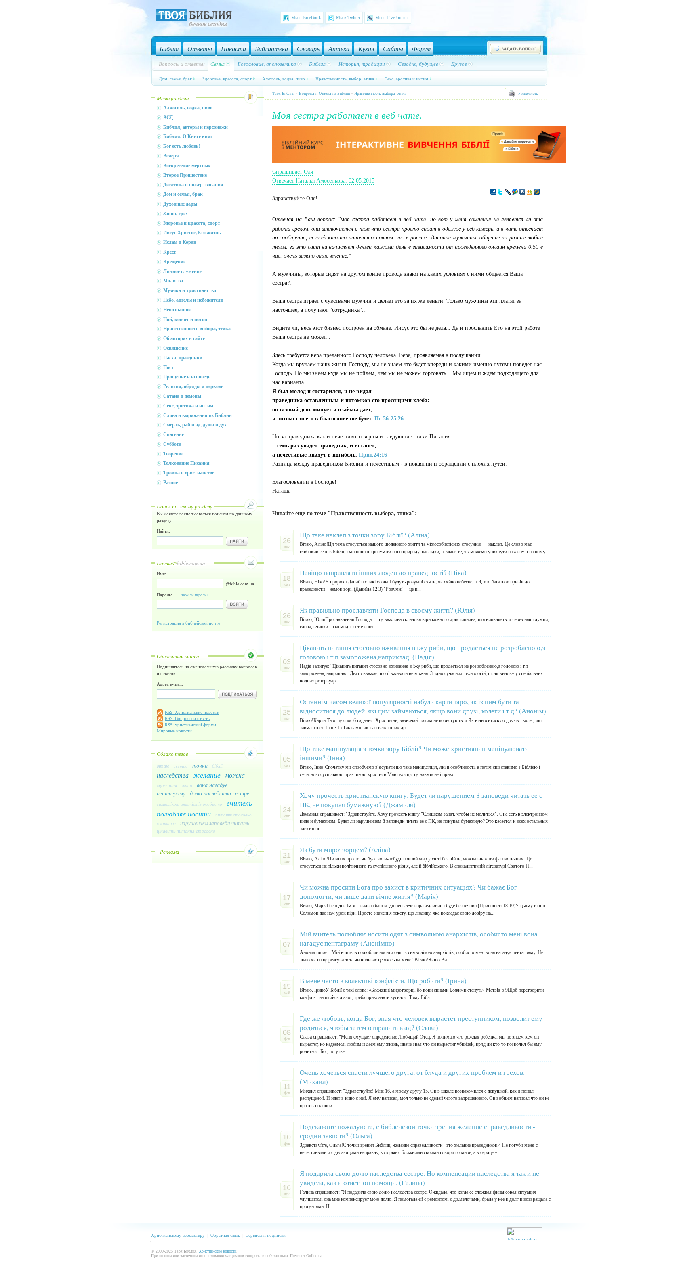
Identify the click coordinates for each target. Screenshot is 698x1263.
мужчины (167, 785)
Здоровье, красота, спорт (227, 79)
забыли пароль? (194, 595)
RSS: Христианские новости (192, 712)
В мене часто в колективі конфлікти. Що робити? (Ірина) (383, 980)
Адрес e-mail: (170, 684)
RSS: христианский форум (190, 724)
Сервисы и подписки (266, 1235)
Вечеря (171, 156)
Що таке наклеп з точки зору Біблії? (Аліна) (365, 534)
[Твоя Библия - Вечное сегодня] (194, 19)
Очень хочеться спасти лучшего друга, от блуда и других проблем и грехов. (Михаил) (412, 1077)
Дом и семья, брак (183, 194)
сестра (181, 766)
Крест (169, 252)
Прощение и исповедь (186, 377)
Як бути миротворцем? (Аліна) (345, 849)
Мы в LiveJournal (392, 17)
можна (235, 775)
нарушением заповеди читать (214, 823)
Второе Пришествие (185, 175)
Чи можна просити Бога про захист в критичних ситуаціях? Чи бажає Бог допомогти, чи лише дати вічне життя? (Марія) (408, 891)
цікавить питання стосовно (186, 830)
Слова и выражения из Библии (197, 415)
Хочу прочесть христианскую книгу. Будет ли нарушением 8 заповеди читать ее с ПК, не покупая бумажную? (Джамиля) (421, 800)
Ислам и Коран (179, 242)
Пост (168, 367)
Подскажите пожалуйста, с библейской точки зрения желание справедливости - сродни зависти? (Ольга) (417, 1131)
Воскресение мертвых (186, 165)
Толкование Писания (186, 463)
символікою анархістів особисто (189, 804)
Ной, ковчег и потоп (185, 319)
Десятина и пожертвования (193, 184)
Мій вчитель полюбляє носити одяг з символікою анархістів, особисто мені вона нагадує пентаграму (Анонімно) (419, 938)
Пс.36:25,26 (389, 418)
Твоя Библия (283, 93)
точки (200, 765)
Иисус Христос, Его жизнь (192, 232)
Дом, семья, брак (175, 79)
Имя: (161, 573)
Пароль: (182, 594)
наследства (173, 775)
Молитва (173, 280)
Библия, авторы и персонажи (195, 127)
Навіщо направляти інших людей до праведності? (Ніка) (383, 572)
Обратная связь (225, 1235)
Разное (170, 482)
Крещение (174, 261)
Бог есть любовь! (181, 146)
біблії (217, 766)
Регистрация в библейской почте (188, 623)
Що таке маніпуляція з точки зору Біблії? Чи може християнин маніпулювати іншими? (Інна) (414, 753)
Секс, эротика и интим (406, 79)
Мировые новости (174, 730)
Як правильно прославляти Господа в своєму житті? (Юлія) (387, 610)
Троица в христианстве (188, 473)
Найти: (163, 531)
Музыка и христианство (189, 290)
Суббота (172, 444)
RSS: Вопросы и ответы (187, 718)
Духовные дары (180, 204)
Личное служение (182, 271)
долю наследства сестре (219, 793)
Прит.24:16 (373, 455)
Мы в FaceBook (306, 17)
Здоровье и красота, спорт (191, 223)
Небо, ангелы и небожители (193, 300)
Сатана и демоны (182, 396)
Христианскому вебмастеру (178, 1235)
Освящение (175, 348)
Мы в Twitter (348, 17)
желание (207, 775)
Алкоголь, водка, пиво (283, 79)
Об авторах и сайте (184, 338)
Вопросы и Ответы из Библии (324, 93)
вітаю (163, 765)
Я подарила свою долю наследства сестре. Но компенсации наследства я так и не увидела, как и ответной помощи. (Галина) (419, 1178)
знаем (186, 785)
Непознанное (177, 310)
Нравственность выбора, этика (197, 328)
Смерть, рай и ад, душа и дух (195, 425)
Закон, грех (175, 213)
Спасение (173, 434)
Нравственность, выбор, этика (344, 79)
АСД (168, 117)
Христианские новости (217, 1251)
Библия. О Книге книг (187, 136)
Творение (173, 454)
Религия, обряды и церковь (193, 386)
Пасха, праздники (182, 358)
